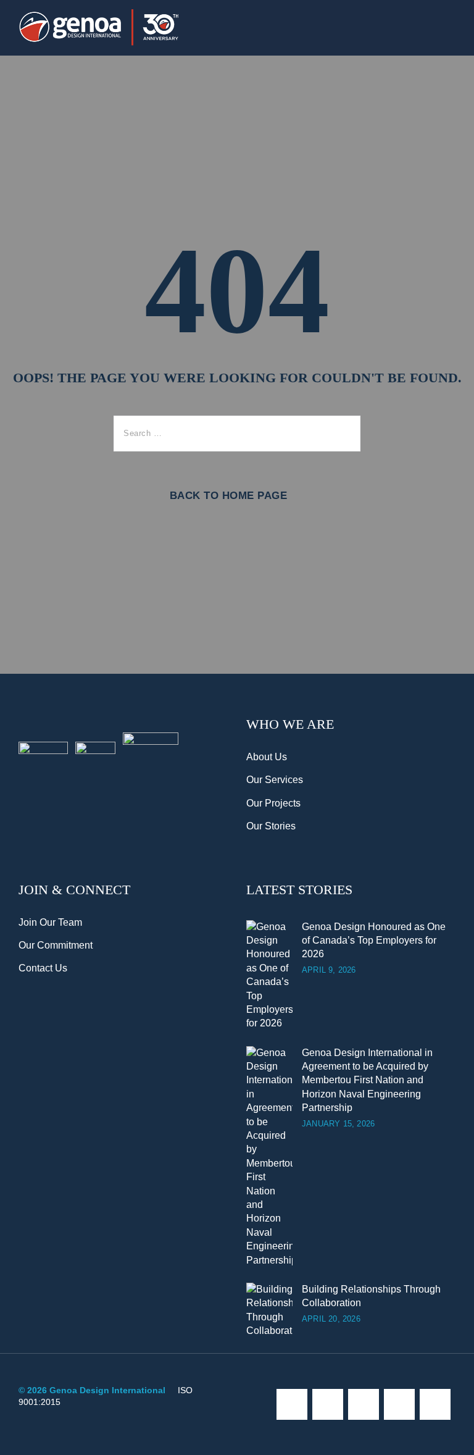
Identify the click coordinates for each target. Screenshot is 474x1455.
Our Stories (271, 826)
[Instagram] (363, 1404)
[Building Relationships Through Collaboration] (269, 1310)
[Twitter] (327, 1404)
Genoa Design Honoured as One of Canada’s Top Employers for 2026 (374, 940)
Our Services (274, 779)
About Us (266, 757)
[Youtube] (399, 1404)
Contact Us (43, 968)
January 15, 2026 (338, 1123)
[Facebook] (291, 1404)
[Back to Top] (448, 1435)
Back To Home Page (229, 495)
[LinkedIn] (435, 1404)
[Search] (341, 433)
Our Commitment (56, 945)
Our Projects (273, 803)
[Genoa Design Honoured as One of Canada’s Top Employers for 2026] (269, 975)
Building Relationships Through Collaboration (371, 1296)
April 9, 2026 (329, 970)
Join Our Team (50, 922)
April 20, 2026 (331, 1318)
